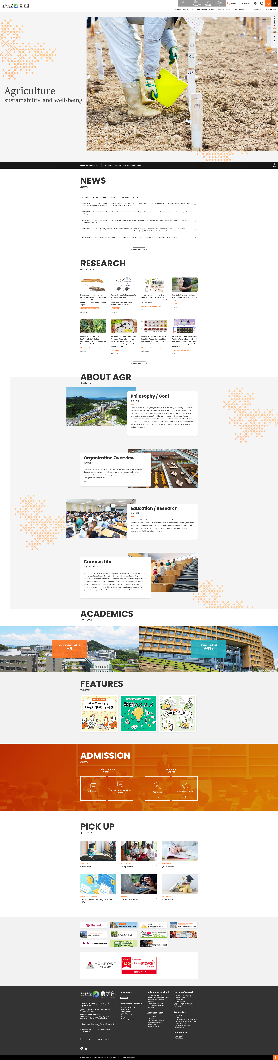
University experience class (155, 1003)
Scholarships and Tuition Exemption (186, 1019)
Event (104, 197)
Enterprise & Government (85, 1030)
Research (125, 197)
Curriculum (178, 1015)
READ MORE (137, 249)
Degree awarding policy (155, 1022)
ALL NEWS (85, 197)
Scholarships (152, 1024)
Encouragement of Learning (156, 1005)
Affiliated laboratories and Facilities (158, 998)
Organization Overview (184, 9)
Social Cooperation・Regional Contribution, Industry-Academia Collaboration (184, 1005)
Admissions (113, 197)
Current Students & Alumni (106, 1025)
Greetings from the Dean (128, 1007)
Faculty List (124, 1013)
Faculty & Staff (105, 1029)
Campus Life (257, 9)
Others (135, 197)
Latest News (125, 992)
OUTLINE (274, 39)
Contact (87, 1039)
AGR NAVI (151, 1007)
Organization (125, 1009)
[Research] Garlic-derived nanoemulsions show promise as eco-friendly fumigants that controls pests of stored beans (130, 237)
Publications (179, 999)
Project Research (180, 1001)
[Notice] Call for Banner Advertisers (123, 165)
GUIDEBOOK (274, 21)
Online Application (153, 1026)
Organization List (126, 1011)
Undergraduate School (205, 9)
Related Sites (179, 1038)
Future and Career (180, 1023)
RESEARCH (103, 263)
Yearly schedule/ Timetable (156, 999)
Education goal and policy (183, 996)
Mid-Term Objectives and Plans (130, 1019)
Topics (95, 197)
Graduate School (224, 9)
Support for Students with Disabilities (186, 1021)
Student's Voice (179, 1027)
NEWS (93, 180)
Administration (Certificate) (183, 1025)
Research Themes (180, 998)
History (123, 1017)
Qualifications (179, 1017)
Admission (151, 1001)
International (271, 9)
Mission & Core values (127, 1015)
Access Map (105, 1039)
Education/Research (241, 9)
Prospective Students (90, 1024)
